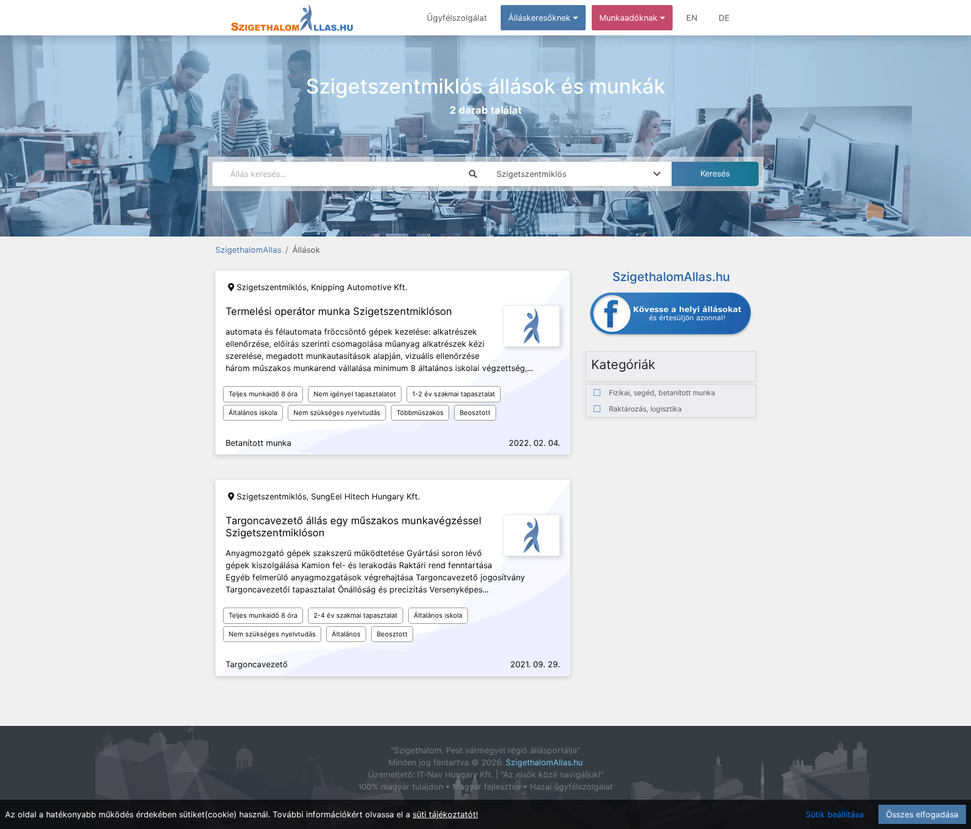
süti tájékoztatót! (445, 814)
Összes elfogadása (922, 814)
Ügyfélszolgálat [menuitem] (457, 18)
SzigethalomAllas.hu (544, 762)
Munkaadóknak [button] (629, 18)
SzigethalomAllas (248, 250)
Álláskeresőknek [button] (540, 18)
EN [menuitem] (691, 18)
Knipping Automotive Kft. (359, 287)
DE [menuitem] (724, 18)
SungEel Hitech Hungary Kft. (365, 496)
